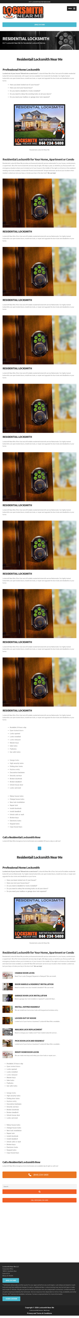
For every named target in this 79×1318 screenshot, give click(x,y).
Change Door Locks (24, 973)
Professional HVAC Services (36, 1310)
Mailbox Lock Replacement (28, 1029)
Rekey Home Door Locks (27, 1052)
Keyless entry (15, 769)
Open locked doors (16, 730)
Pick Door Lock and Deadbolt (29, 1040)
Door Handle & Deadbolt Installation (34, 984)
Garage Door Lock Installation (31, 995)
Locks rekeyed (15, 740)
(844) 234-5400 (39, 25)
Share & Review (11, 1299)
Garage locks (14, 760)
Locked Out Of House (25, 1018)
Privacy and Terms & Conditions (39, 1313)
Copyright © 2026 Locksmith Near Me (39, 1308)
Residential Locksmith (17, 231)
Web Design (47, 1310)
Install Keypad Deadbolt (27, 1006)
